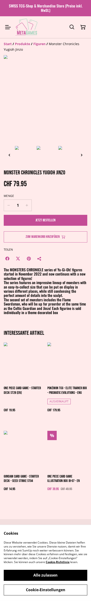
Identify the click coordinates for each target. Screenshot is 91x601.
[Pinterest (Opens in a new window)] (28, 258)
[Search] (71, 27)
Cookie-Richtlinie (58, 562)
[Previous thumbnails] (9, 155)
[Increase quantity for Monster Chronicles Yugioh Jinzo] (27, 205)
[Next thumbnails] (81, 155)
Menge (9, 196)
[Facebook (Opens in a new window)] (7, 258)
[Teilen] (39, 258)
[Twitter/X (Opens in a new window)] (17, 258)
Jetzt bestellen (45, 220)
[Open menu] (8, 27)
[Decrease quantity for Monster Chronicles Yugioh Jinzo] (8, 205)
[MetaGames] (26, 27)
